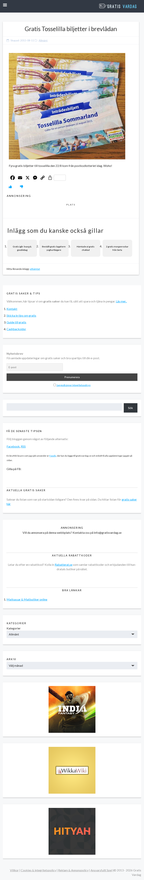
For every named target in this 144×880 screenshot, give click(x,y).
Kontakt (12, 309)
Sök (130, 408)
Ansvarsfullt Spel (101, 870)
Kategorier (14, 628)
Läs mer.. (121, 301)
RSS (23, 446)
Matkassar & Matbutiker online (27, 599)
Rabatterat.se (63, 564)
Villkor (14, 870)
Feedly (52, 455)
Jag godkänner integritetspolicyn (73, 385)
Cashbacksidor (16, 329)
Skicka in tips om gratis (21, 315)
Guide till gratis (16, 322)
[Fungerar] (10, 186)
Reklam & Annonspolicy (73, 870)
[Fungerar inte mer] (21, 186)
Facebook (13, 446)
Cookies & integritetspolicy (38, 870)
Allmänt (43, 40)
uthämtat (35, 268)
